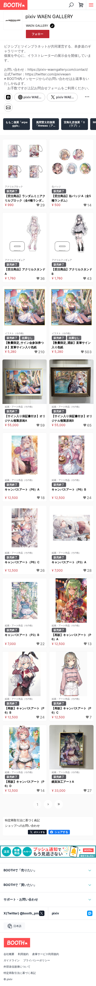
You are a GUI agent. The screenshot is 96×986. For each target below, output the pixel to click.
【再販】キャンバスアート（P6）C (71, 710)
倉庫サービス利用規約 (45, 954)
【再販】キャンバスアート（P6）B (24, 710)
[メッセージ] (8, 107)
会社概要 (9, 954)
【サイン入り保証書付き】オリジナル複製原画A (25, 418)
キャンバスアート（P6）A (22, 489)
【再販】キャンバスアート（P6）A (71, 637)
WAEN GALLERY (37, 25)
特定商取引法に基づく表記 (20, 973)
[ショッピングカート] (81, 5)
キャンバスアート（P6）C (22, 562)
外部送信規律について (17, 966)
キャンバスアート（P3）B (22, 635)
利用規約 (23, 954)
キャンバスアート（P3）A (69, 562)
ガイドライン (12, 960)
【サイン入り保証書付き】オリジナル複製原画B (72, 418)
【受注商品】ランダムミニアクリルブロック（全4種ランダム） (25, 198)
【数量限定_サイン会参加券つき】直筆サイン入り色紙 (24, 345)
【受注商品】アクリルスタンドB (72, 271)
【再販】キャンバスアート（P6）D (24, 784)
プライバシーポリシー (36, 960)
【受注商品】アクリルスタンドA (25, 271)
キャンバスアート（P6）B (69, 489)
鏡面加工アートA (63, 781)
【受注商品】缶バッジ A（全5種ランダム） (71, 198)
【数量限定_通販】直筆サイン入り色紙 (71, 345)
